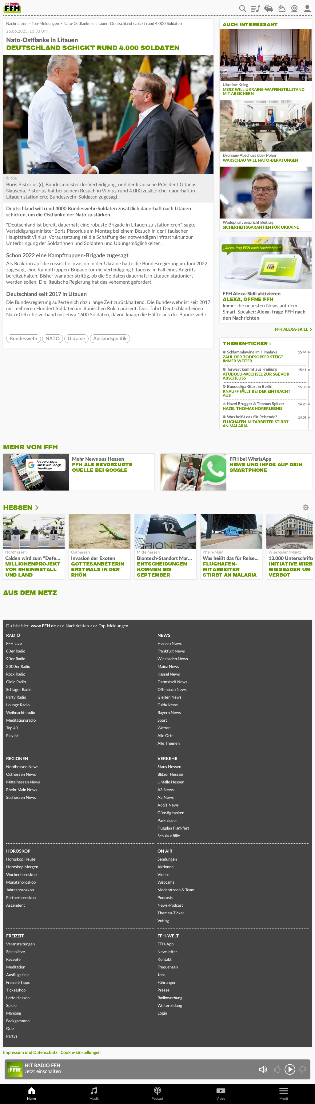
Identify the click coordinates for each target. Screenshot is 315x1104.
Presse (163, 990)
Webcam (294, 6)
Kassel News (169, 674)
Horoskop (18, 851)
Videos (163, 875)
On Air (165, 851)
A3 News (166, 790)
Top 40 (12, 728)
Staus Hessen (169, 767)
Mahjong (13, 1013)
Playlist (255, 6)
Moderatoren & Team (176, 890)
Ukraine (76, 338)
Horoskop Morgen (22, 867)
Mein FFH (307, 6)
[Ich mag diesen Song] (278, 1069)
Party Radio (16, 698)
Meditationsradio (21, 721)
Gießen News (169, 698)
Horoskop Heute (20, 860)
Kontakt (165, 960)
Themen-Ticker (245, 344)
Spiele (11, 1006)
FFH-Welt (168, 936)
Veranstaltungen (20, 944)
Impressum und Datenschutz (30, 1053)
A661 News (168, 805)
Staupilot (268, 6)
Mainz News (168, 667)
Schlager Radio (18, 690)
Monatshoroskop (21, 883)
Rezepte (13, 960)
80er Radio (15, 651)
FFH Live (14, 644)
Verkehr (167, 759)
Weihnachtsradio (20, 713)
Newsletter (167, 952)
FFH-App (165, 944)
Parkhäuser (167, 821)
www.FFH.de (43, 626)
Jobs (161, 975)
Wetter (281, 6)
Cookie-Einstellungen (81, 1053)
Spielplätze (15, 952)
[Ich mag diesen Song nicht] (302, 1069)
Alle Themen (169, 744)
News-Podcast (170, 906)
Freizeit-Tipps (18, 983)
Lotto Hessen (18, 998)
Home (31, 1098)
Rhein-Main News (21, 790)
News (164, 635)
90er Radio (15, 659)
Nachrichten (16, 24)
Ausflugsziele (18, 975)
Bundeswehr (24, 338)
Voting (163, 921)
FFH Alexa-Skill (291, 330)
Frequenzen (168, 967)
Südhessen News (21, 798)
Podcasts (165, 898)
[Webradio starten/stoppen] (290, 1069)
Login (162, 1013)
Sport (162, 721)
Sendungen (167, 860)
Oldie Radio (16, 682)
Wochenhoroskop (21, 875)
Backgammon (18, 1021)
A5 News (166, 798)
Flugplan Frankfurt (173, 828)
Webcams (166, 883)
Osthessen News (21, 775)
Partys (12, 1037)
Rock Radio (15, 674)
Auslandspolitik (110, 338)
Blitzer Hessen (170, 775)
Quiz (10, 1029)
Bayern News (169, 713)
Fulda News (168, 705)
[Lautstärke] (262, 1069)
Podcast (157, 1098)
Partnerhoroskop (21, 898)
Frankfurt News (171, 651)
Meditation (15, 967)
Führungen (167, 983)
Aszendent (15, 906)
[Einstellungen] (41, 507)
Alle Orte (165, 736)
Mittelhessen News (23, 782)
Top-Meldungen (45, 24)
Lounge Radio (18, 705)
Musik (94, 1098)
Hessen (17, 507)
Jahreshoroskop (20, 890)
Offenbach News (172, 690)
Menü (283, 1098)
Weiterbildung (170, 1006)
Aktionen (165, 867)
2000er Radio (18, 667)
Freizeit (15, 936)
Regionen (17, 759)
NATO (53, 338)
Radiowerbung (170, 998)
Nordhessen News (22, 767)
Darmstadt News (172, 682)
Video (221, 1098)
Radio (13, 635)
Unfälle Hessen (171, 782)
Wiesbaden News (173, 659)
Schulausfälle (169, 836)
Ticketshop (16, 990)
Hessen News (170, 644)
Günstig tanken (171, 813)
